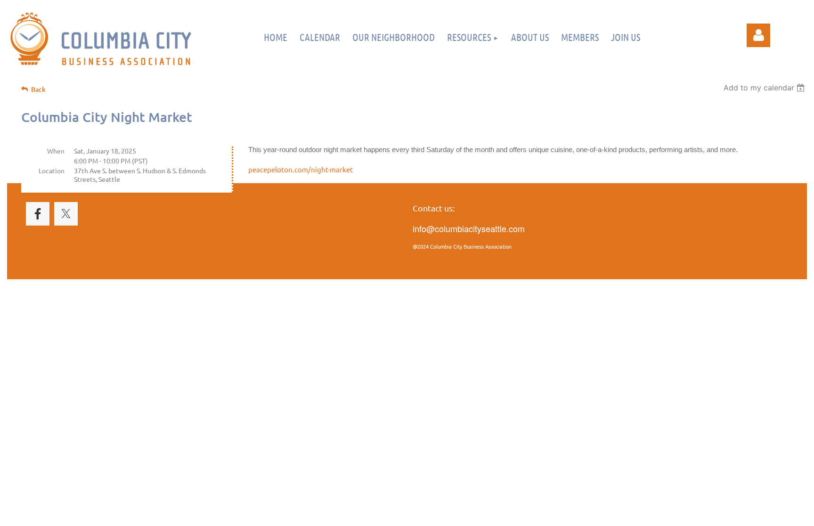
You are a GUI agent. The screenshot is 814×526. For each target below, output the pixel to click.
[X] (66, 214)
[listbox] (765, 87)
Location (52, 170)
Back (38, 89)
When (56, 150)
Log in (758, 35)
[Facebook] (37, 214)
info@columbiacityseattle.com (469, 228)
